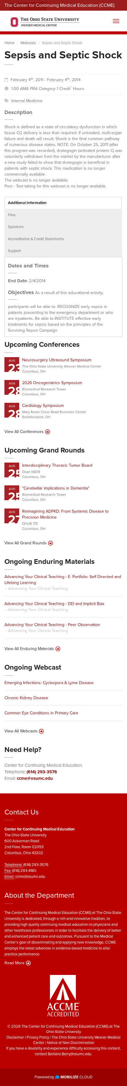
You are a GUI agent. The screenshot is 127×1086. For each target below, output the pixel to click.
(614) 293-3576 (42, 772)
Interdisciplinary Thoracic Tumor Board (57, 465)
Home (9, 43)
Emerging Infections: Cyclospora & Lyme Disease (49, 683)
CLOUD (76, 1077)
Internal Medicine (27, 101)
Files (12, 215)
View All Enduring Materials (29, 649)
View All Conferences (24, 432)
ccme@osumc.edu (35, 778)
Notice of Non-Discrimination (70, 1042)
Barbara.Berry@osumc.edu (69, 1054)
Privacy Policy (38, 1037)
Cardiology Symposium (43, 405)
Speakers (16, 227)
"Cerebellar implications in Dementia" (55, 488)
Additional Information (27, 203)
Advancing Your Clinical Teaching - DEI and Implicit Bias (54, 604)
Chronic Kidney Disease (26, 698)
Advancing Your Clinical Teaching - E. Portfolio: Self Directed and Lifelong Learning (62, 580)
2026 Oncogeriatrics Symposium (52, 383)
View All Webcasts (21, 731)
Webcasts (28, 43)
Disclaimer (15, 1037)
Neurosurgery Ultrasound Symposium (56, 360)
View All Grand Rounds (25, 543)
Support (14, 251)
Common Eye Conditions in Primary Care (41, 713)
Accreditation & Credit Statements (36, 239)
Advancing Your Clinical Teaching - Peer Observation (52, 625)
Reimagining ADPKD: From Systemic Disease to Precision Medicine (65, 514)
